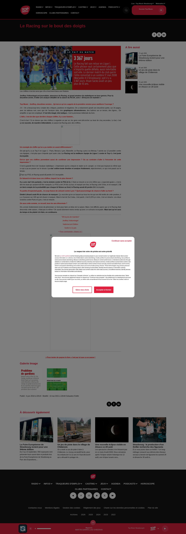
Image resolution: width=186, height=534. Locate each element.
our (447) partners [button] (65, 256)
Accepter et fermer (103, 289)
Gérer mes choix (82, 289)
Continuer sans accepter (122, 240)
